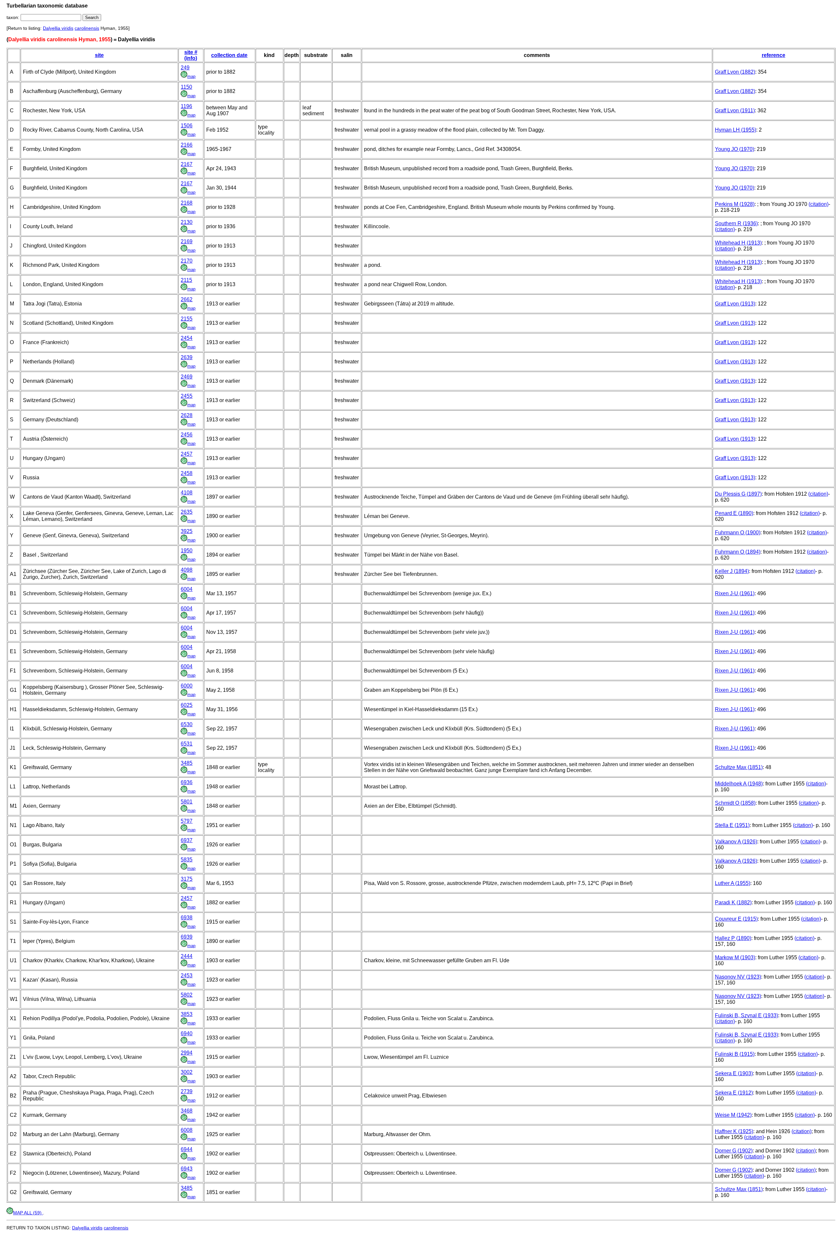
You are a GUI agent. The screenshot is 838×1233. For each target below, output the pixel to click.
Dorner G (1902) (734, 1150)
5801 (186, 801)
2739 (186, 1091)
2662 (186, 299)
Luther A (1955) (732, 883)
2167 (186, 164)
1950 (186, 550)
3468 (186, 1110)
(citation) (819, 204)
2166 (186, 145)
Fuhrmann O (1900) (737, 532)
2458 (186, 473)
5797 (186, 821)
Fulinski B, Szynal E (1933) (746, 1015)
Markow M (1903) (735, 957)
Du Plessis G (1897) (738, 494)
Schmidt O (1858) (735, 803)
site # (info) (190, 55)
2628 (186, 415)
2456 (186, 434)
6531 (186, 743)
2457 (186, 454)
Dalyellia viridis (58, 28)
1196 (186, 106)
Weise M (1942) (733, 1115)
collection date (229, 55)
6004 (186, 589)
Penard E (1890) (734, 513)
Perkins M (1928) (735, 204)
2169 (186, 241)
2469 (186, 376)
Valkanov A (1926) (736, 841)
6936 (186, 782)
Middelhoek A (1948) (739, 783)
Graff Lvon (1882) (735, 72)
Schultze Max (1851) (739, 767)
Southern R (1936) (736, 223)
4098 (186, 570)
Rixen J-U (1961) (735, 593)
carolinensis (87, 28)
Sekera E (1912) (734, 1092)
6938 (186, 917)
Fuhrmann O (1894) (737, 552)
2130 (186, 222)
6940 (186, 1033)
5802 (186, 995)
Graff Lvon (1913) (735, 303)
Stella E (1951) (732, 825)
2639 (186, 357)
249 (185, 67)
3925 (186, 531)
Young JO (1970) (734, 149)
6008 (186, 1130)
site (99, 55)
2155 (186, 319)
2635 (186, 512)
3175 (186, 879)
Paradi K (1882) (733, 902)
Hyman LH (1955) (735, 130)
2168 (186, 203)
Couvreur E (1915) (736, 919)
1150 (186, 87)
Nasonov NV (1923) (738, 977)
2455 (186, 396)
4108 (186, 492)
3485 (186, 763)
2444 (186, 956)
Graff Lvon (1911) (735, 110)
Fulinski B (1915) (735, 1054)
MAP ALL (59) (28, 1212)
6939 (186, 937)
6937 (186, 840)
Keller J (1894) (732, 571)
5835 (186, 859)
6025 (186, 705)
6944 (186, 1149)
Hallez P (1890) (733, 938)
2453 (186, 975)
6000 (186, 686)
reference (773, 55)
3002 (186, 1072)
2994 (186, 1053)
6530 (186, 724)
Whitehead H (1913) (738, 243)
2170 (186, 261)
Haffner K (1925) (734, 1131)
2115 (186, 280)
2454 (186, 338)
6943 (186, 1168)
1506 (186, 125)
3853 (186, 1014)
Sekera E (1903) (734, 1073)
